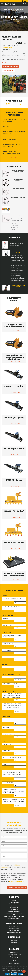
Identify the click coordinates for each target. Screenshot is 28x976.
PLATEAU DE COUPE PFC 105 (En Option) (14, 575)
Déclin (7, 974)
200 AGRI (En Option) (14, 449)
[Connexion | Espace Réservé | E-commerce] (24, 4)
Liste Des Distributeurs (14, 930)
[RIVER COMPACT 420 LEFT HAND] (14, 84)
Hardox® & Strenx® (14, 944)
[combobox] (14, 854)
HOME (5, 9)
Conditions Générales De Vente (14, 932)
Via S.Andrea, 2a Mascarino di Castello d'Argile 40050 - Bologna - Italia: (14, 955)
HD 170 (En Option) (14, 480)
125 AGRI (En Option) (14, 386)
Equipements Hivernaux (14, 911)
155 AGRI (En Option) (14, 511)
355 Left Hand (15, 45)
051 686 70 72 (15, 957)
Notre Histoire (14, 940)
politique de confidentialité (16, 881)
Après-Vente (14, 934)
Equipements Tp (14, 909)
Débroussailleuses (14, 907)
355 (5, 45)
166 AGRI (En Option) (14, 417)
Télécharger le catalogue (15, 104)
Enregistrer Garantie (14, 928)
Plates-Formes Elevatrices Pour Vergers (14, 916)
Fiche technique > (8, 70)
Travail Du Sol (14, 914)
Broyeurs (14, 900)
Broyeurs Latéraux (14, 902)
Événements (14, 942)
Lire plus (21, 974)
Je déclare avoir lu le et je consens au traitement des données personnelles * (13, 867)
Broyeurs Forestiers (14, 904)
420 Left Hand (8, 47)
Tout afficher (5, 63)
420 (8, 45)
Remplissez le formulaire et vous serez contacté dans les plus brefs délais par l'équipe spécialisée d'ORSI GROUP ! (14, 830)
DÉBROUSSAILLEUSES (18, 9)
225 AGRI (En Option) (14, 542)
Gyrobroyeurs (14, 905)
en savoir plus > (14, 158)
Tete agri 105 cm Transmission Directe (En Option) (14, 357)
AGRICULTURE (14, 10)
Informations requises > (10, 66)
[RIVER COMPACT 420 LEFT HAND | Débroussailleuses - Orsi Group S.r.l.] (16, 43)
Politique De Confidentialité (14, 963)
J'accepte (14, 974)
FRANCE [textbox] (13, 854)
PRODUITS (10, 9)
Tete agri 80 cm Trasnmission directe (14, 325)
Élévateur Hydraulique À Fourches (14, 913)
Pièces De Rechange (14, 926)
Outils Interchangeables (14, 918)
